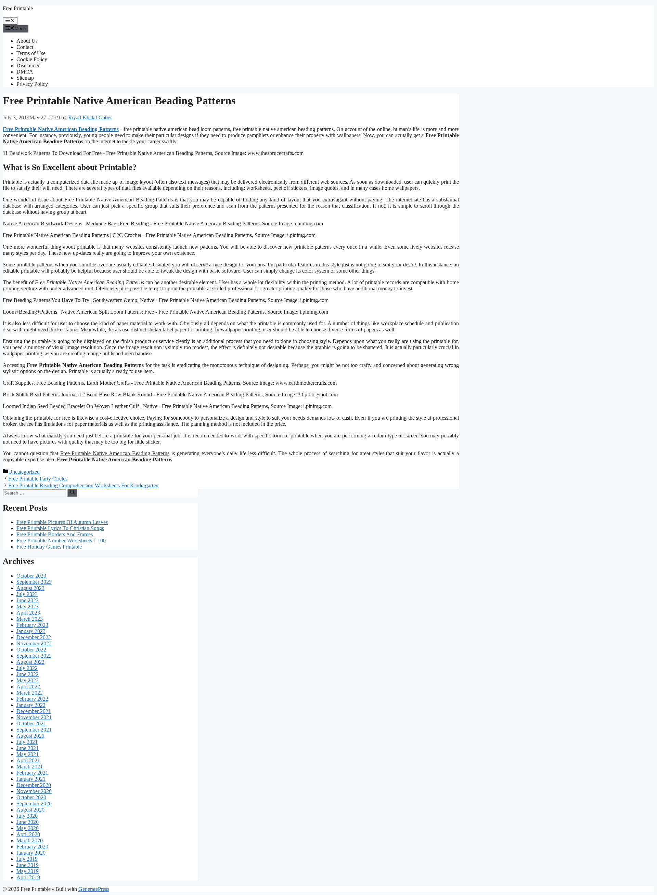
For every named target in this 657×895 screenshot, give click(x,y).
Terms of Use (31, 53)
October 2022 (31, 650)
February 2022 (32, 699)
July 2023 (27, 594)
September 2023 (34, 582)
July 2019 (27, 859)
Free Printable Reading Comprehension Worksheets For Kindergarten (83, 485)
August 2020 (30, 810)
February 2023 (32, 625)
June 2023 (27, 600)
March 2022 (29, 693)
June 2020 (27, 822)
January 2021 (31, 779)
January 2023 (31, 631)
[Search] (72, 492)
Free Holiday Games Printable (49, 547)
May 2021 (27, 754)
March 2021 (29, 766)
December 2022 (33, 637)
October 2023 (31, 576)
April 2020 (28, 834)
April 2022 (28, 686)
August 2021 (30, 736)
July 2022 (27, 668)
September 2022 (34, 656)
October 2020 (31, 797)
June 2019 (27, 865)
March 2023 (29, 619)
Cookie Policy (31, 59)
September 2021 (34, 730)
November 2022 (34, 643)
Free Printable (18, 8)
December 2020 (33, 785)
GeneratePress (93, 889)
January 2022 (31, 705)
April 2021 (28, 760)
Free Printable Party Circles (37, 479)
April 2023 (28, 613)
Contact (24, 47)
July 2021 (27, 742)
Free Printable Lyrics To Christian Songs (60, 528)
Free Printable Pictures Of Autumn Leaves (62, 522)
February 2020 (32, 847)
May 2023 (27, 606)
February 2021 (32, 773)
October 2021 (31, 723)
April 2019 (28, 877)
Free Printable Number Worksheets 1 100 (61, 540)
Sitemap (25, 78)
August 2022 (30, 662)
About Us (27, 41)
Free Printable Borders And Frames (54, 534)
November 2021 (34, 717)
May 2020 (27, 828)
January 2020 (31, 853)
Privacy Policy (32, 84)
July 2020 (27, 816)
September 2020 (34, 803)
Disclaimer (28, 65)
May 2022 (27, 680)
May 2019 (27, 871)
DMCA (24, 72)
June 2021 (27, 748)
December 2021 (33, 711)
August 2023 (30, 588)
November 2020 (34, 791)
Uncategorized (24, 472)
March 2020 (29, 840)
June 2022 (27, 674)
